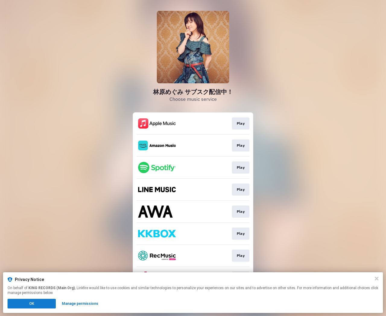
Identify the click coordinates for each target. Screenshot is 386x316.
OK (31, 304)
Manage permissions (80, 304)
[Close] (376, 278)
